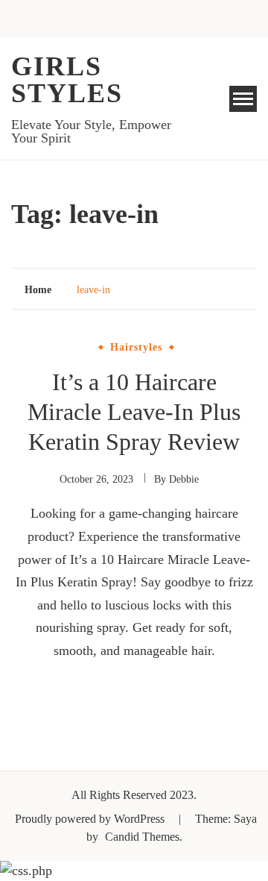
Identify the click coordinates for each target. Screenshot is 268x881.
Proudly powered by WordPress (91, 818)
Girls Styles (67, 79)
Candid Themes (142, 836)
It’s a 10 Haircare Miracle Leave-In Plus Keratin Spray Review (134, 412)
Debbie (184, 479)
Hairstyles (136, 347)
